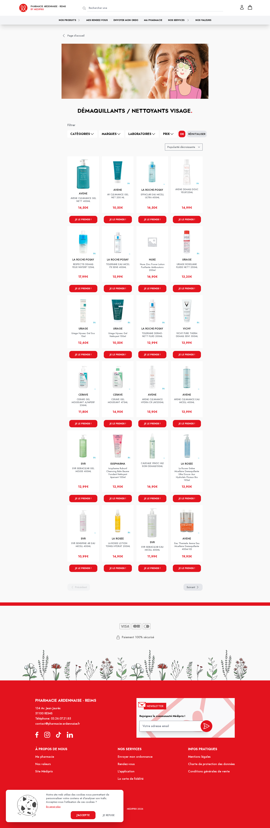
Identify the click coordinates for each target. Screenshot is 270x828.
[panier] (250, 7)
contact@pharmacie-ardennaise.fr (57, 724)
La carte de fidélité (130, 779)
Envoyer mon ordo (126, 20)
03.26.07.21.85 (61, 718)
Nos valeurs (203, 20)
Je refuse (109, 815)
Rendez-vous (126, 764)
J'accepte (83, 815)
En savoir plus (53, 806)
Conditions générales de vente (209, 771)
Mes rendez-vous (97, 20)
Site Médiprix (44, 771)
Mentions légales (199, 757)
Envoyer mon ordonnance (135, 757)
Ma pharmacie (153, 20)
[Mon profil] (241, 7)
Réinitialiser (196, 134)
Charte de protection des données (211, 764)
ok (182, 134)
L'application (126, 771)
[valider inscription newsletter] (206, 726)
